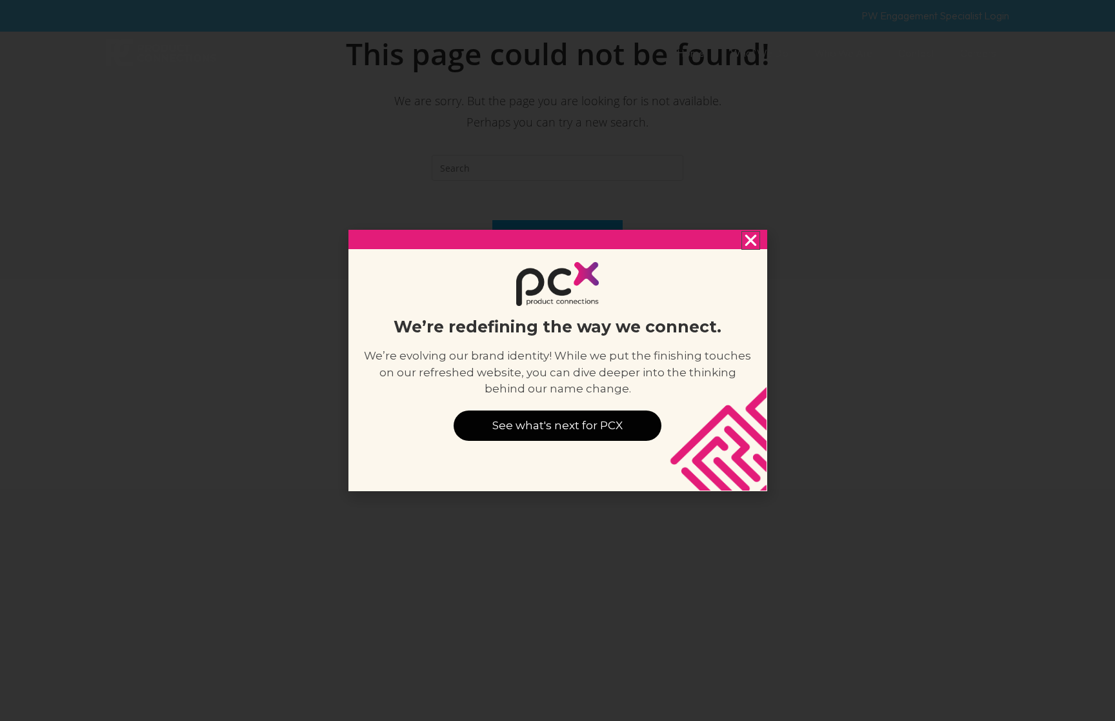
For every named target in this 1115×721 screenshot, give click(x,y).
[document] (557, 360)
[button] (751, 240)
